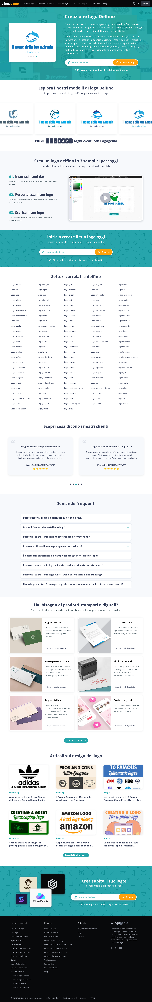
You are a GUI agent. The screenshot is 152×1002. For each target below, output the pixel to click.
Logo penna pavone (99, 341)
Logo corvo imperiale (46, 326)
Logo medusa (70, 393)
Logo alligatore (17, 300)
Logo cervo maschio (19, 409)
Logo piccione (96, 357)
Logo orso (95, 290)
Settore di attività (51, 936)
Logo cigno (42, 290)
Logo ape (15, 321)
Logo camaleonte (18, 367)
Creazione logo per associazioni (56, 952)
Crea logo (14, 932)
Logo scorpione (124, 321)
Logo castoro (16, 393)
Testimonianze (50, 960)
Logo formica (43, 367)
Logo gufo (68, 300)
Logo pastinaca (97, 326)
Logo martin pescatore (73, 388)
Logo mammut (70, 383)
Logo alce (15, 295)
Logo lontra (69, 357)
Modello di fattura (17, 972)
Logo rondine (123, 300)
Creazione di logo (17, 929)
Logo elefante (43, 336)
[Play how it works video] (105, 198)
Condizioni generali (70, 998)
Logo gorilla (69, 284)
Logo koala (69, 321)
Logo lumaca (69, 372)
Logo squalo (123, 336)
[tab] (28, 56)
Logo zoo (121, 398)
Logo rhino (122, 284)
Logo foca (42, 362)
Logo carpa (15, 388)
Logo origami (96, 284)
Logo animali (123, 403)
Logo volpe (122, 388)
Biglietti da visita (17, 940)
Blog (105, 3)
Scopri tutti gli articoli (75, 855)
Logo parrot (96, 321)
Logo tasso (122, 362)
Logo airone (16, 284)
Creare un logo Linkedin (20, 987)
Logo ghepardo (44, 398)
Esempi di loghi (50, 929)
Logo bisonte (16, 346)
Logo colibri (43, 315)
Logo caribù (16, 383)
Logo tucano (123, 377)
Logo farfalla (43, 346)
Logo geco (42, 393)
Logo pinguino (97, 362)
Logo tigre (122, 372)
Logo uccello (123, 383)
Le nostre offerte (51, 968)
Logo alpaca (16, 305)
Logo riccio (122, 290)
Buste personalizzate (19, 956)
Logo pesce (95, 346)
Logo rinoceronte (125, 295)
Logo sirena (123, 331)
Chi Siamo (96, 3)
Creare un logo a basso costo (55, 948)
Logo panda (96, 305)
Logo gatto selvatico (46, 383)
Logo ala (14, 290)
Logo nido (68, 398)
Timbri (13, 960)
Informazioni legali (53, 998)
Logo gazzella (43, 388)
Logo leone (69, 326)
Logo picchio (96, 352)
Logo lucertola (70, 367)
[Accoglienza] (10, 3)
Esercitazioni (49, 964)
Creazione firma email (19, 968)
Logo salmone (123, 305)
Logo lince (68, 341)
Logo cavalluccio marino (21, 398)
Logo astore (16, 331)
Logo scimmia (123, 310)
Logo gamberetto (45, 377)
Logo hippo (69, 305)
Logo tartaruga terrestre (128, 357)
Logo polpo (96, 372)
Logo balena (16, 341)
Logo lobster (69, 352)
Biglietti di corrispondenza (21, 948)
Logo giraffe (43, 409)
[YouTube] (120, 948)
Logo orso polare (98, 295)
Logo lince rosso (71, 346)
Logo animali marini (19, 315)
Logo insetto (69, 315)
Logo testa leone (125, 367)
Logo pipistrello (97, 367)
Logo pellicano (97, 336)
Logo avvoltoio (17, 336)
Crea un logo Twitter (19, 983)
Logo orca (68, 409)
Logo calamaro (17, 362)
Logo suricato (123, 346)
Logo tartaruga (124, 352)
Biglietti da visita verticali (20, 952)
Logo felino (42, 352)
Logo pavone (96, 331)
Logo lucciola (69, 362)
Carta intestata (16, 944)
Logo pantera (96, 315)
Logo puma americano (100, 388)
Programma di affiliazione (87, 929)
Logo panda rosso (98, 310)
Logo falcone (43, 341)
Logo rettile (96, 403)
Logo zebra (122, 393)
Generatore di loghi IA (45, 3)
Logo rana (95, 398)
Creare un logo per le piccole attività (58, 944)
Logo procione (97, 377)
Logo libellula (69, 336)
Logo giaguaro (44, 403)
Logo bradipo (16, 352)
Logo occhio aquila (72, 403)
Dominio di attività (51, 932)
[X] (115, 948)
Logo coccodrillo (44, 310)
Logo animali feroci (19, 310)
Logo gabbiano (44, 372)
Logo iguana (69, 310)
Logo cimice (42, 295)
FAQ (79, 932)
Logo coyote (43, 331)
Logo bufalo (16, 357)
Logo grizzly (69, 295)
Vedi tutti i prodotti (18, 964)
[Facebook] (111, 948)
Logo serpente (124, 326)
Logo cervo (15, 403)
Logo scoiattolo (124, 315)
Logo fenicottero (45, 357)
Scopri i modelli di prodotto (55, 648)
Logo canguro (17, 377)
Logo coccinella (44, 305)
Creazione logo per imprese (55, 956)
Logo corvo (42, 321)
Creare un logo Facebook (20, 975)
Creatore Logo (28, 3)
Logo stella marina (125, 341)
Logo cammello (17, 372)
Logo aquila (16, 326)
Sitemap (83, 998)
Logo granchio (70, 290)
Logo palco (95, 300)
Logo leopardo (70, 331)
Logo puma (95, 383)
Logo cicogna (43, 284)
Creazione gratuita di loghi (54, 940)
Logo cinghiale (44, 300)
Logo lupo (68, 377)
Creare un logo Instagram (20, 979)
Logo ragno (96, 393)
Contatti (81, 936)
